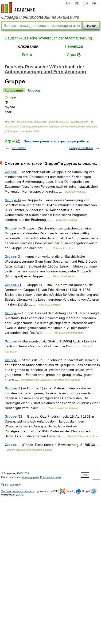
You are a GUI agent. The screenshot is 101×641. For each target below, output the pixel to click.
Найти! (90, 26)
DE (77, 3)
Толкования (27, 46)
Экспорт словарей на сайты (18, 491)
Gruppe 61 (13, 285)
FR (94, 3)
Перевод (33, 90)
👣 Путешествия (11, 484)
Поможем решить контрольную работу (56, 141)
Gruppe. (11, 228)
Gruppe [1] (13, 388)
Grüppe (11, 445)
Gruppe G (12, 256)
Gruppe (11, 172)
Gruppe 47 (13, 200)
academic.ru (18, 7)
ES (86, 3)
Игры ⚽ (74, 54)
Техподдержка (30, 477)
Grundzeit (19, 148)
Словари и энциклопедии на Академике (40, 17)
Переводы (74, 46)
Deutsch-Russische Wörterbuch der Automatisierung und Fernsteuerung (50, 38)
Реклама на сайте (51, 477)
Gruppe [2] (13, 416)
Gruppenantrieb (81, 148)
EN (68, 3)
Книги (27, 54)
